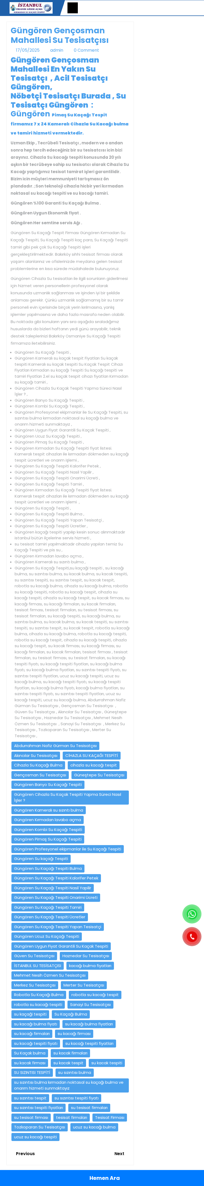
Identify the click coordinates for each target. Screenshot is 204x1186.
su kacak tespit (68, 1063)
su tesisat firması (31, 1117)
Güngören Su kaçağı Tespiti (41, 858)
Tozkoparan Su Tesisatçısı (39, 1127)
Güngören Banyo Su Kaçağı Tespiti (48, 784)
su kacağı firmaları (32, 1033)
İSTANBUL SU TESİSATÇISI (37, 965)
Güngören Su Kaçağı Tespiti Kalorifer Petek (56, 878)
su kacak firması (29, 1063)
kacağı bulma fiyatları (90, 965)
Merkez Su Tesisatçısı (35, 985)
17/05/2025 (28, 50)
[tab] (72, 7)
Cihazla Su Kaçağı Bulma (38, 765)
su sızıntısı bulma (74, 1072)
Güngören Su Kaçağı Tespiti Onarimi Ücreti (55, 897)
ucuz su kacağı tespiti (35, 1137)
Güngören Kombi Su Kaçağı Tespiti (48, 829)
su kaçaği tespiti (30, 1014)
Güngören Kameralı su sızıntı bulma (48, 810)
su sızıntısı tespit (30, 1098)
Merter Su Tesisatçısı (83, 985)
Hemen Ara (104, 1178)
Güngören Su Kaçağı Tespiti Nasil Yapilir (52, 888)
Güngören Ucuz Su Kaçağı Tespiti (46, 936)
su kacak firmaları (70, 1053)
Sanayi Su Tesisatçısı (90, 1004)
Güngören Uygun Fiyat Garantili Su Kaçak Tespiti (61, 946)
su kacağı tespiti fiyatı (35, 1043)
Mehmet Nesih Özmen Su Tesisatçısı (50, 975)
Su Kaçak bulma (29, 1053)
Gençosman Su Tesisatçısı (40, 775)
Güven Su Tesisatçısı (34, 956)
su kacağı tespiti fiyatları (89, 1043)
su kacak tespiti (106, 1063)
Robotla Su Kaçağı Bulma (38, 994)
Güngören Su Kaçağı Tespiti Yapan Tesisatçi (57, 927)
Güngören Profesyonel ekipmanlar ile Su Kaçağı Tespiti (67, 849)
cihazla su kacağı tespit (93, 765)
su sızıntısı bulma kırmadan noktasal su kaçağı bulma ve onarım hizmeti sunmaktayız (69, 1085)
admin (56, 50)
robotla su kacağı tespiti (38, 1004)
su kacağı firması (74, 1033)
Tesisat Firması (109, 1117)
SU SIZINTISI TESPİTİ (32, 1072)
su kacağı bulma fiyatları (89, 1024)
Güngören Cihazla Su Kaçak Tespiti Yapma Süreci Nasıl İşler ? (67, 797)
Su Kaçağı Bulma (70, 1014)
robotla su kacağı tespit (95, 994)
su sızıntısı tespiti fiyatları (38, 1107)
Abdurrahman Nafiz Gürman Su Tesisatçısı (55, 745)
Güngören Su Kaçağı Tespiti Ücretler (49, 917)
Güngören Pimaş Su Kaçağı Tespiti (48, 839)
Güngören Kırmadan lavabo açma (47, 819)
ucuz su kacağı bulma (94, 1127)
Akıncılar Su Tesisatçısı (35, 755)
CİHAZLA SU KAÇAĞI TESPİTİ (91, 755)
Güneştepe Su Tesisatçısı (99, 775)
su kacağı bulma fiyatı (35, 1024)
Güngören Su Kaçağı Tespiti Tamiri (48, 907)
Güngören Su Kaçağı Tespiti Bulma (48, 868)
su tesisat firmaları (89, 1107)
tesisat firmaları (71, 1117)
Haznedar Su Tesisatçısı (85, 956)
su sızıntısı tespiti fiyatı (76, 1098)
